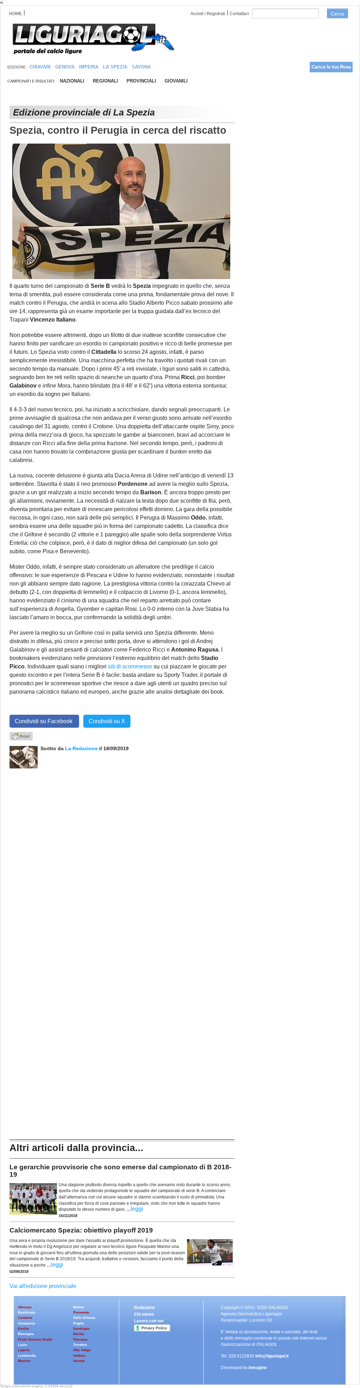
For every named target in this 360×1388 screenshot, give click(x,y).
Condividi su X (107, 721)
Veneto (79, 1361)
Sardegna (81, 1328)
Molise (78, 1307)
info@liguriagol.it (272, 1356)
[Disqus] (121, 856)
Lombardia (27, 1355)
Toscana (80, 1339)
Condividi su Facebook (44, 721)
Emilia (23, 1328)
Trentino (80, 1345)
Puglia (78, 1323)
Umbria (79, 1355)
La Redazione (82, 748)
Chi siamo (144, 1314)
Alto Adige (82, 1350)
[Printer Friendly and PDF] (21, 736)
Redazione (144, 1307)
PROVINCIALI (141, 81)
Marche (24, 1361)
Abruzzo (25, 1307)
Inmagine (258, 1367)
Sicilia (78, 1334)
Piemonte (81, 1312)
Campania (26, 1323)
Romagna (26, 1334)
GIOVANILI (176, 81)
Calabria (25, 1318)
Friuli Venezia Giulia (35, 1339)
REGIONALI (105, 81)
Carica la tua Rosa (331, 67)
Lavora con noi (148, 1320)
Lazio (22, 1345)
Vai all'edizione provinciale (42, 1286)
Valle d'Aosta (84, 1318)
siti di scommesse (130, 666)
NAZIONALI (72, 81)
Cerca (337, 13)
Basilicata (26, 1312)
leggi (137, 1209)
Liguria (24, 1350)
